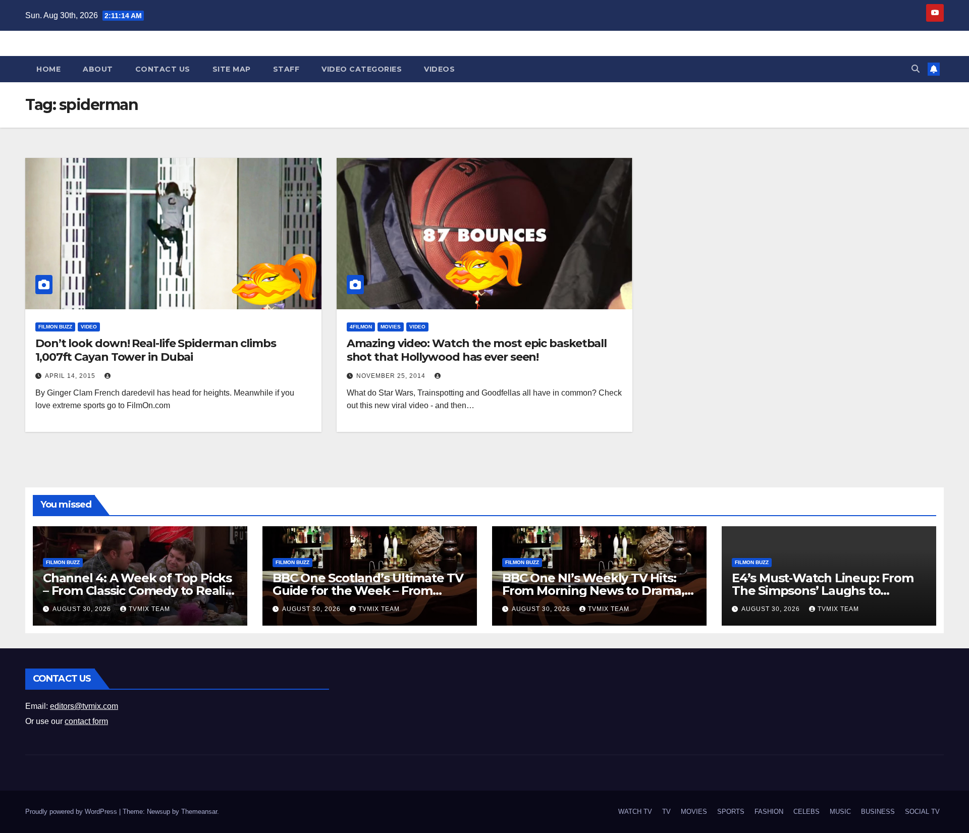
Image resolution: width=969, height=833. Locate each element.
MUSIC (840, 811)
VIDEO (89, 326)
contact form (86, 721)
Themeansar (199, 811)
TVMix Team (149, 609)
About (98, 69)
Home (48, 69)
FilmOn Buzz (55, 326)
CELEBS (806, 811)
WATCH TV (635, 811)
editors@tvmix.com (84, 706)
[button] (915, 69)
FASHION (769, 811)
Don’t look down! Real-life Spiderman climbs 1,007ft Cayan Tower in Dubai (155, 350)
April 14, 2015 (71, 375)
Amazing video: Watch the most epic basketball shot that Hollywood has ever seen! (477, 350)
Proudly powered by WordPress (72, 811)
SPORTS (730, 811)
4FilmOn (361, 326)
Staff (286, 69)
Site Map (231, 69)
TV (666, 811)
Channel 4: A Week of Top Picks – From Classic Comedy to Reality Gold (139, 590)
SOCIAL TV (922, 811)
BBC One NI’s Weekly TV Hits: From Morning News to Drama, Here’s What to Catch (593, 590)
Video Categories (361, 69)
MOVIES (391, 326)
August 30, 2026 (82, 609)
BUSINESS (878, 811)
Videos (439, 69)
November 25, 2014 (391, 375)
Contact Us (162, 69)
